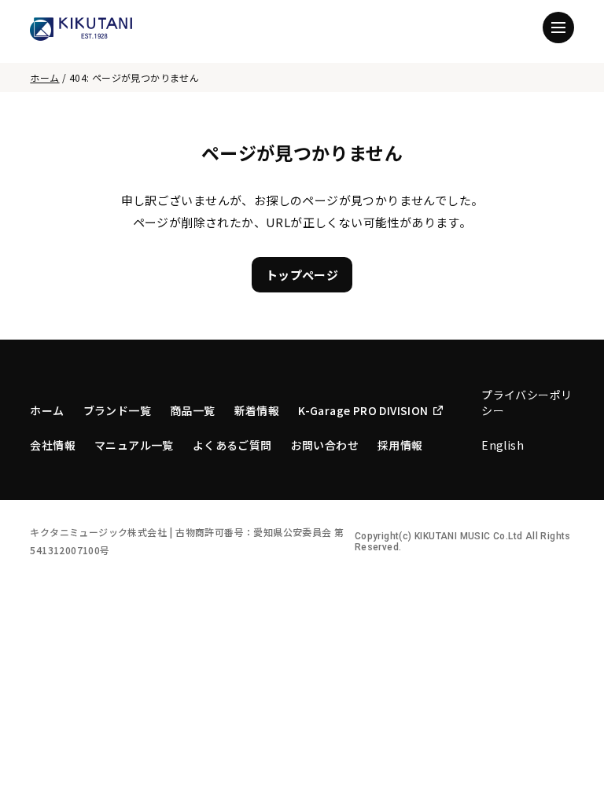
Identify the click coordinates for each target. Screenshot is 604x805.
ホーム (44, 77)
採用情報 (400, 445)
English (502, 445)
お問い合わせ (325, 445)
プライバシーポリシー (526, 402)
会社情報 (53, 445)
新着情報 (257, 410)
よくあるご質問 (232, 445)
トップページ (302, 274)
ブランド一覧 (117, 410)
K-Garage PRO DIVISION (363, 410)
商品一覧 (192, 410)
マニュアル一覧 (134, 445)
